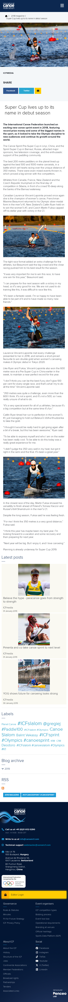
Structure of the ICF (12, 957)
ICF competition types (46, 910)
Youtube (43, 961)
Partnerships (9, 982)
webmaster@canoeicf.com (37, 845)
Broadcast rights (11, 978)
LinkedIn (43, 969)
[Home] (8, 6)
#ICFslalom (30, 723)
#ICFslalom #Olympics (36, 730)
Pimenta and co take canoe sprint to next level (31, 647)
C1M (58, 741)
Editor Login (17, 894)
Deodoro (8, 745)
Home (7, 16)
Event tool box (42, 919)
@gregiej (52, 723)
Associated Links (11, 991)
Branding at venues (45, 927)
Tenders (7, 987)
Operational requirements (48, 923)
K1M (53, 741)
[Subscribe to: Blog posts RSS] (3, 788)
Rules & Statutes (11, 910)
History (6, 952)
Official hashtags (43, 931)
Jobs (5, 961)
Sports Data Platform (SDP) (48, 936)
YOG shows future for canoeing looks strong (30, 693)
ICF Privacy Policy (11, 923)
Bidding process (43, 914)
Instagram (44, 952)
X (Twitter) (44, 965)
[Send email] (38, 91)
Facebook (44, 948)
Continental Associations (15, 965)
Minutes (7, 914)
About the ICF (10, 948)
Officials (7, 974)
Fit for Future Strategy (13, 919)
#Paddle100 (12, 729)
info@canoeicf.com (29, 839)
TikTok (42, 957)
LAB (55, 997)
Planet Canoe (9, 724)
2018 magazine (17, 16)
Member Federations (13, 969)
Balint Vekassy (27, 735)
